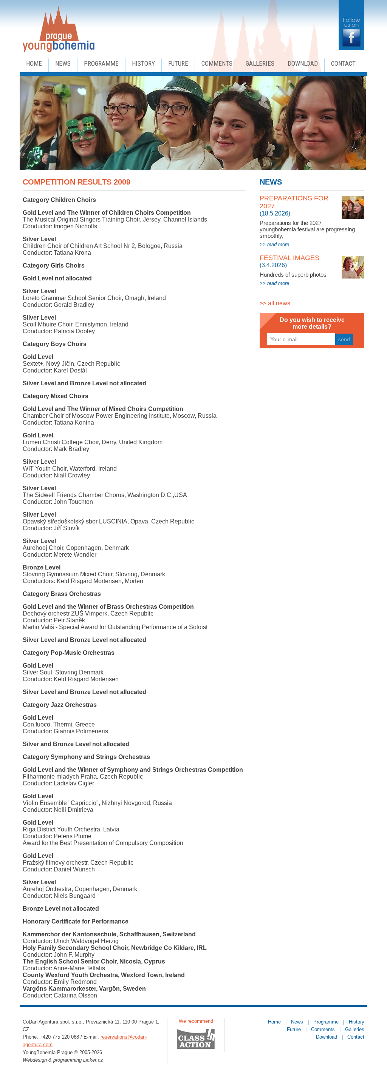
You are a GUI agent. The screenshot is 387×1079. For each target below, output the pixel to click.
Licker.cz (93, 1060)
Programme (101, 63)
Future (178, 63)
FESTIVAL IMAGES (289, 258)
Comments (216, 63)
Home (34, 63)
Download (303, 63)
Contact (343, 63)
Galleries (260, 63)
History (143, 63)
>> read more (274, 244)
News (63, 63)
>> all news (275, 303)
